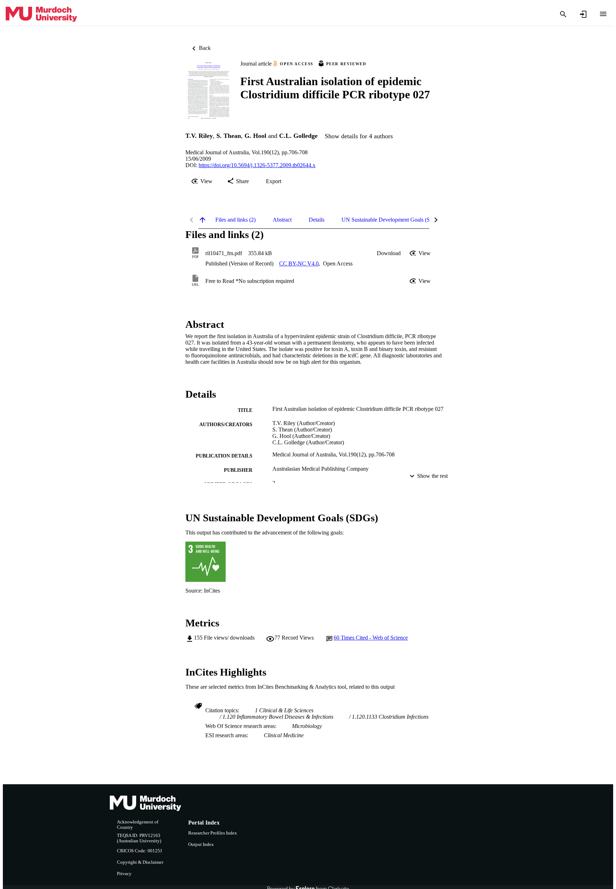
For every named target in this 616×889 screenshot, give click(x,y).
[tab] (235, 219)
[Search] (563, 14)
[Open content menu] (603, 14)
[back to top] (202, 220)
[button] (389, 253)
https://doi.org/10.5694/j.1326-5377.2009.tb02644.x (257, 165)
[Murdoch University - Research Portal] (41, 14)
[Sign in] (583, 14)
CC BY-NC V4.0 (299, 263)
